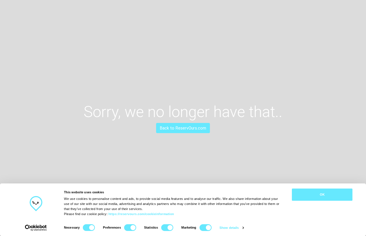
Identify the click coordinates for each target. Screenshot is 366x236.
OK (322, 194)
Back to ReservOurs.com (183, 128)
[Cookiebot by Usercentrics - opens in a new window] (35, 228)
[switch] (130, 227)
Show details (229, 227)
